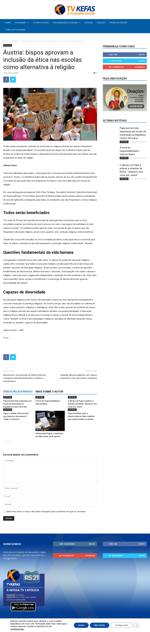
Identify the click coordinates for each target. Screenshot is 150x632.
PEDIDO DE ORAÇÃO (118, 22)
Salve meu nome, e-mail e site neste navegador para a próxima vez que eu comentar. (46, 511)
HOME (8, 22)
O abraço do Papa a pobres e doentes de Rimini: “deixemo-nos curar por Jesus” (82, 404)
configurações (17, 629)
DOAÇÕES (101, 22)
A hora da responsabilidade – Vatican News (130, 151)
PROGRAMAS (20, 22)
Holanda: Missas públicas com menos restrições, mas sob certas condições (78, 376)
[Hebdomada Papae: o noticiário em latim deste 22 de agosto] (50, 421)
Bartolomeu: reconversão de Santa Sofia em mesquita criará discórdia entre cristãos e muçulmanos (24, 378)
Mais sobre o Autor (49, 391)
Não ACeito (99, 625)
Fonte (6, 338)
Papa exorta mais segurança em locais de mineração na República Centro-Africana (17, 404)
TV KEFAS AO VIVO (41, 22)
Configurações (121, 625)
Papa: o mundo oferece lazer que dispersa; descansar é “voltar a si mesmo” (16, 416)
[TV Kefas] (75, 9)
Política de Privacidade (15, 29)
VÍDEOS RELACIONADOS (18, 391)
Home (5, 41)
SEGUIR (141, 61)
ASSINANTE (140, 67)
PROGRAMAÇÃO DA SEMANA (65, 22)
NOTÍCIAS (89, 22)
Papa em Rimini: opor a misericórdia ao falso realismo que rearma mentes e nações (81, 416)
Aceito (81, 625)
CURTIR (141, 54)
